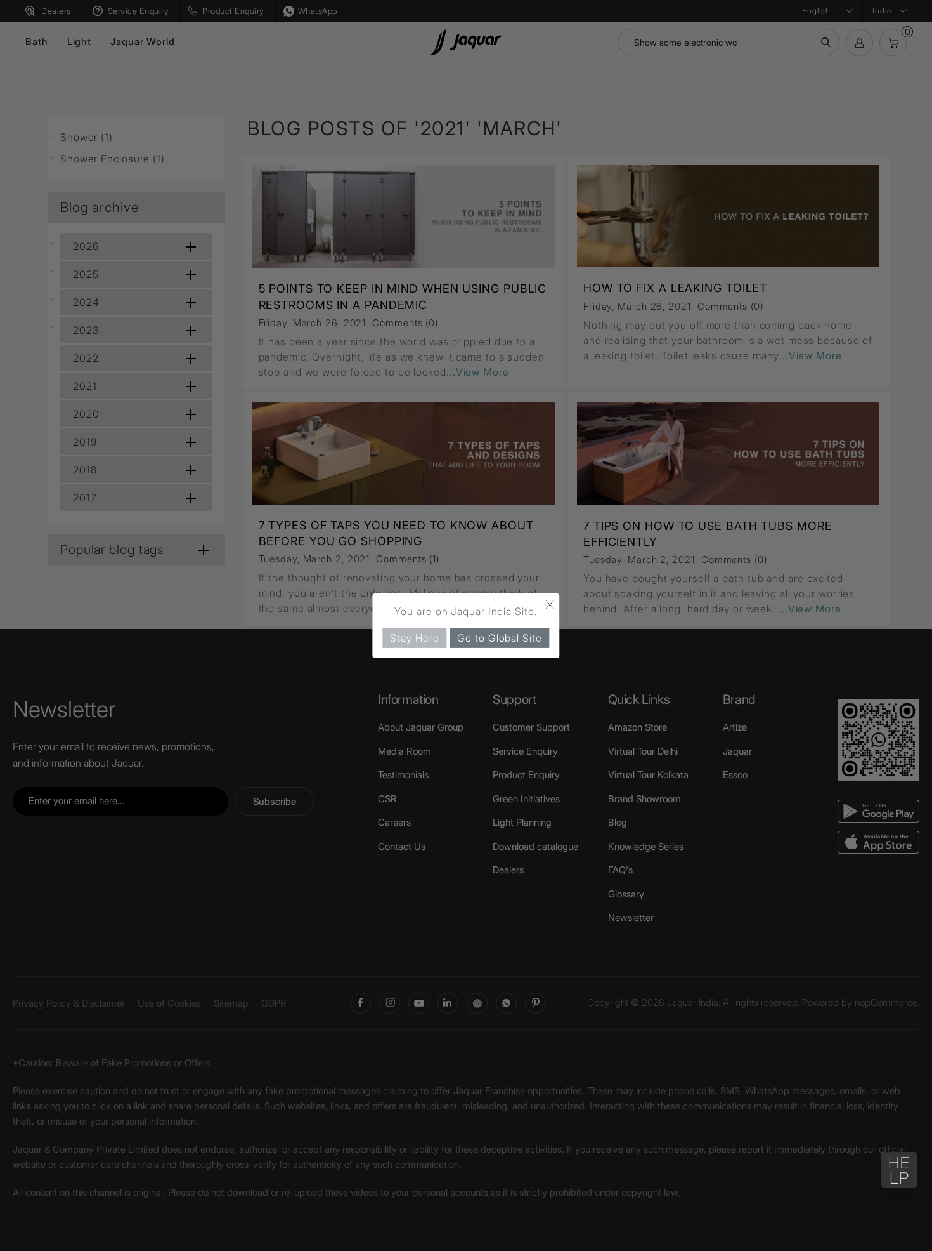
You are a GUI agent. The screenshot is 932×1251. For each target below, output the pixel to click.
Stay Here (414, 637)
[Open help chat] (899, 1170)
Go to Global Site (499, 637)
